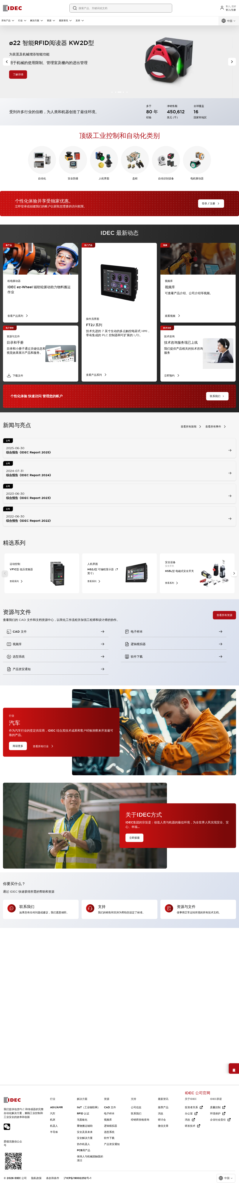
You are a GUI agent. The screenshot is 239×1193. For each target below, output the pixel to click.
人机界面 (104, 178)
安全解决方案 (85, 1138)
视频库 (108, 1119)
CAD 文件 (110, 1107)
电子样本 (109, 1113)
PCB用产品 (83, 1150)
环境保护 (215, 1113)
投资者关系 (191, 1107)
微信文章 (163, 1125)
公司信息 (136, 1107)
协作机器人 (83, 1144)
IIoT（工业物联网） (88, 1107)
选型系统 (109, 1132)
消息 (160, 1113)
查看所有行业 (41, 746)
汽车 (52, 1113)
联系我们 (136, 1113)
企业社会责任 (218, 1119)
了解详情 (24, 74)
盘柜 (135, 178)
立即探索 (134, 837)
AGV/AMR (56, 1107)
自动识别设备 (166, 178)
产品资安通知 (112, 1144)
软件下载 (109, 1138)
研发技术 (190, 1125)
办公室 (189, 1113)
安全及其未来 (85, 1132)
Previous (5, 573)
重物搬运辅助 (85, 1125)
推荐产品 (163, 1107)
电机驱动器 (197, 178)
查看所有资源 (224, 615)
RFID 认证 (83, 1113)
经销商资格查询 (140, 1119)
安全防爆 (73, 178)
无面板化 (82, 1119)
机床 (52, 1119)
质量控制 (215, 1107)
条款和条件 (52, 1178)
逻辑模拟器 (110, 1125)
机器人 (54, 1125)
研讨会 (162, 1119)
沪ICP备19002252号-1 (77, 1178)
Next (234, 573)
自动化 (42, 178)
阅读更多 (18, 746)
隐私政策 (36, 1178)
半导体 (54, 1132)
